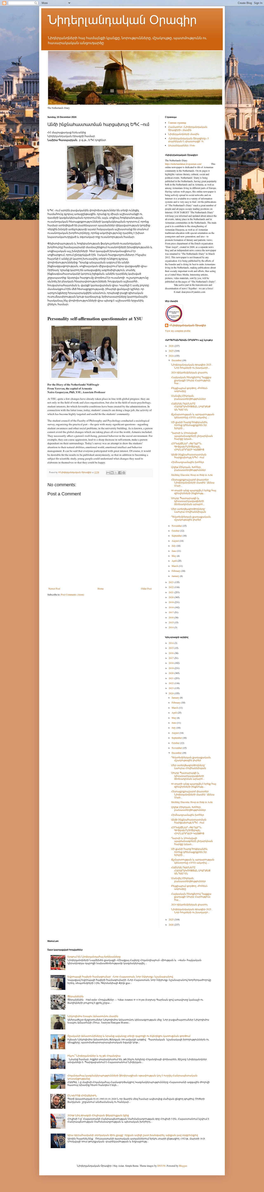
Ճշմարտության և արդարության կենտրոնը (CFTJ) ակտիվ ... (192, 416)
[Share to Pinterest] (124, 473)
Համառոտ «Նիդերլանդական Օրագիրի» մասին (187, 128)
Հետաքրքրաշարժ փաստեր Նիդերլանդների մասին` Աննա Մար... (192, 482)
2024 (171, 355)
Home (101, 588)
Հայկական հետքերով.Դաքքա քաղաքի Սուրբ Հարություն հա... (191, 380)
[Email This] (108, 473)
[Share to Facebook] (120, 473)
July (174, 545)
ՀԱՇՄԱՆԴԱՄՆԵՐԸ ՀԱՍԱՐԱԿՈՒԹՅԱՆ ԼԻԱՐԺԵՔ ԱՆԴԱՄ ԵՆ (190, 406)
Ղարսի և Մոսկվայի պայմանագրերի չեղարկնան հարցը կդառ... (192, 435)
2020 (171, 597)
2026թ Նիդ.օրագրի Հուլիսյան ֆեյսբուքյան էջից (98, 1115)
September (177, 535)
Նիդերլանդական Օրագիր (122, 20)
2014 (171, 627)
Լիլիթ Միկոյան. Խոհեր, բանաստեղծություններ (188, 468)
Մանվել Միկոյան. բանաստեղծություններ (188, 397)
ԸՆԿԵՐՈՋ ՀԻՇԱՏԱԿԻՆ (82, 1095)
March (175, 565)
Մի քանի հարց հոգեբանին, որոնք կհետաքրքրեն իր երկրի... (189, 425)
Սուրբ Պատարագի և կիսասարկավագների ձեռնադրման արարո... (188, 501)
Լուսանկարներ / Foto (181, 145)
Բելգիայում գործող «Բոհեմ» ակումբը (189, 389)
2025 (171, 350)
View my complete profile (177, 330)
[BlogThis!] (112, 473)
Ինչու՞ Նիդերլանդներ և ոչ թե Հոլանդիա (94, 1055)
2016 (171, 617)
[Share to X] (116, 473)
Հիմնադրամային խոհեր (187, 462)
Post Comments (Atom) (72, 594)
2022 (171, 587)
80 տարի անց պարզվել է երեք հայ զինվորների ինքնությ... (193, 492)
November (177, 525)
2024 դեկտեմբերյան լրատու (189, 372)
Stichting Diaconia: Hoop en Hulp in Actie (192, 474)
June (174, 550)
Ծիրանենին (75, 996)
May (174, 555)
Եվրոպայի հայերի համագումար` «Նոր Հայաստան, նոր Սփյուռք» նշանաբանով (120, 976)
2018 (171, 607)
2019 (171, 602)
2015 (171, 622)
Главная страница (177, 122)
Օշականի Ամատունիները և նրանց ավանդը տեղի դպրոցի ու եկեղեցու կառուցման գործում (128, 1035)
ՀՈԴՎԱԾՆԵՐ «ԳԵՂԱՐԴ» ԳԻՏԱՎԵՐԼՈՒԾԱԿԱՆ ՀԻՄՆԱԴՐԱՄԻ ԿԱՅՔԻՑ (187, 446)
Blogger (183, 1165)
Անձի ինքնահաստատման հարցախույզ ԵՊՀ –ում (188, 456)
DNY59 (161, 1165)
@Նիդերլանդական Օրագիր (187, 325)
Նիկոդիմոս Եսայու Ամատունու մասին (92, 1016)
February (176, 570)
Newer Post (54, 588)
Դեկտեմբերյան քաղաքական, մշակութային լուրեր (191, 518)
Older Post (146, 588)
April (174, 560)
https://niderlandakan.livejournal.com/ (183, 163)
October (176, 530)
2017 (171, 612)
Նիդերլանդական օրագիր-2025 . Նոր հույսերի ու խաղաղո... (191, 366)
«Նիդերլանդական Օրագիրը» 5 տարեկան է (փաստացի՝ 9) (188, 140)
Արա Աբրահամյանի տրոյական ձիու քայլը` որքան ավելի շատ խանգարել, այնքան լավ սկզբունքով (132, 1135)
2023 (171, 582)
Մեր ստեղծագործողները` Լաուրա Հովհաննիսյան (188, 510)
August (175, 540)
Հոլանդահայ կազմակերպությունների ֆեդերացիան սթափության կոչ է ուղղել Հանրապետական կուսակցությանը (132, 1077)
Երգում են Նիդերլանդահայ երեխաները (94, 956)
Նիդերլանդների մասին (183, 134)
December (177, 360)
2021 (171, 592)
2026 (171, 345)
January (176, 576)
